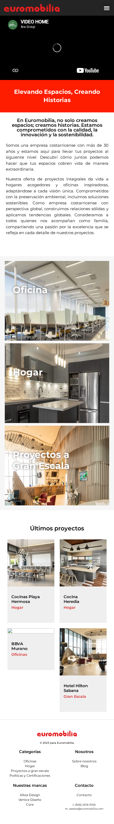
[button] (107, 7)
